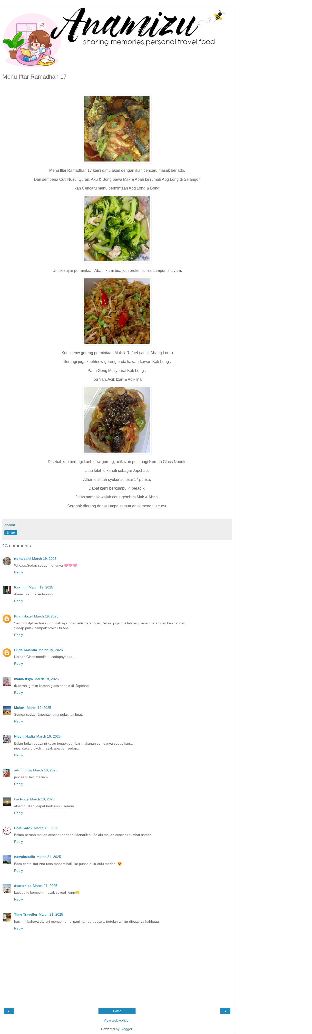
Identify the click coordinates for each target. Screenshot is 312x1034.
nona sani (22, 558)
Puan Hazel (23, 616)
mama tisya (23, 679)
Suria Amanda (25, 650)
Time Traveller (25, 914)
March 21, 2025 (49, 857)
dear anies (22, 886)
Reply (18, 572)
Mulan (19, 708)
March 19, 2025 (44, 558)
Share (11, 532)
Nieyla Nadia (24, 736)
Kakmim (20, 587)
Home (117, 1011)
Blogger (126, 1029)
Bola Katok (23, 828)
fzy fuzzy (21, 799)
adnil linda (23, 770)
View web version (117, 1020)
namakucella (24, 857)
